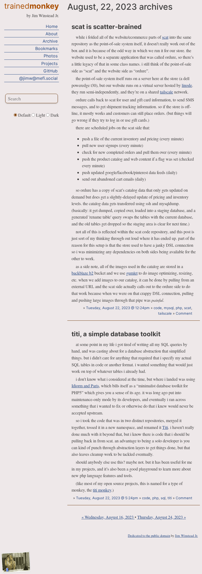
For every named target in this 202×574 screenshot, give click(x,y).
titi (170, 498)
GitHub (50, 70)
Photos (51, 55)
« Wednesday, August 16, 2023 (108, 517)
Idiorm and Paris (85, 385)
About (52, 33)
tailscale (166, 92)
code (158, 308)
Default (24, 115)
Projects (49, 63)
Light (40, 115)
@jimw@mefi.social (38, 78)
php (179, 308)
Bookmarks (46, 48)
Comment (184, 313)
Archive (50, 41)
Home (52, 26)
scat (165, 37)
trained (31, 6)
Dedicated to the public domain (149, 535)
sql (163, 498)
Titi (165, 427)
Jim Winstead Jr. (186, 535)
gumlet (132, 273)
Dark (54, 115)
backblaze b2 (82, 273)
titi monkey (102, 490)
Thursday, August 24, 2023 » (161, 517)
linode (187, 85)
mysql (169, 308)
